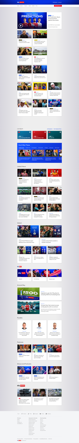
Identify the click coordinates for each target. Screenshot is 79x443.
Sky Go (41, 422)
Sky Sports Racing (31, 433)
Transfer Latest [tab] (21, 147)
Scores (26, 5)
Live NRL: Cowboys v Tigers (38, 137)
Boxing (50, 196)
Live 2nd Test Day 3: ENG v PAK (24, 137)
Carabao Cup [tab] (28, 147)
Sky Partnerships (42, 426)
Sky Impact (42, 427)
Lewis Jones (24, 331)
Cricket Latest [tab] (40, 147)
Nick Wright (39, 331)
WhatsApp (49, 413)
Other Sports (42, 291)
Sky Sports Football (32, 422)
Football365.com (19, 423)
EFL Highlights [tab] (34, 147)
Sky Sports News (31, 430)
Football (53, 15)
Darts (35, 213)
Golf (50, 91)
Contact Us (50, 438)
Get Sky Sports (55, 2)
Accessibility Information (43, 438)
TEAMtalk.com (19, 422)
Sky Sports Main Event (32, 419)
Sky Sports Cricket (31, 423)
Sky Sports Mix (31, 434)
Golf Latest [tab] (51, 147)
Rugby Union (20, 196)
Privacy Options (35, 438)
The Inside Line (51, 137)
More (36, 5)
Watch (30, 5)
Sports (21, 5)
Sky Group (41, 423)
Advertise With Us (43, 430)
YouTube (42, 413)
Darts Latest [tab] (57, 147)
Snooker (20, 213)
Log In (61, 2)
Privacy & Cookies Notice (28, 438)
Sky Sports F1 (31, 426)
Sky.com (41, 419)
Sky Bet (33, 5)
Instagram (36, 413)
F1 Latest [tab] (46, 147)
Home (18, 5)
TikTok (31, 413)
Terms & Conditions (20, 438)
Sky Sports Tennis (31, 427)
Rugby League (51, 213)
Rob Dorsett (55, 331)
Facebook (24, 413)
